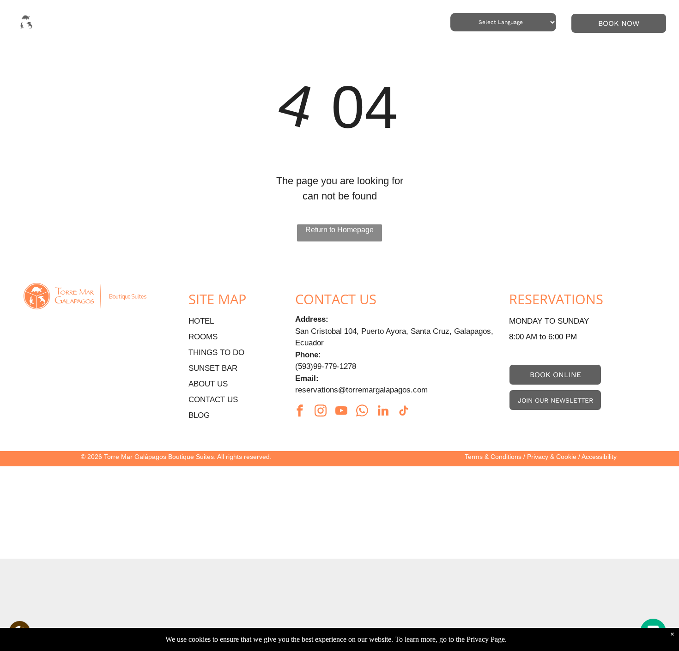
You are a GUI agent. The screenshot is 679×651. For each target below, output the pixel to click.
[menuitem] (144, 22)
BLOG (199, 415)
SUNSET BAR (212, 368)
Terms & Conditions (493, 456)
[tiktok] (403, 412)
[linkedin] (383, 412)
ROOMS (203, 336)
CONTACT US (213, 399)
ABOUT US (208, 384)
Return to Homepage (339, 230)
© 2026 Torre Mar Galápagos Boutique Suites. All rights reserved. (176, 456)
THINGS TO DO (216, 352)
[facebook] (300, 412)
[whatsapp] (362, 412)
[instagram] (320, 412)
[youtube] (341, 412)
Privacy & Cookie (551, 456)
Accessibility (599, 456)
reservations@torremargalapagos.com (361, 390)
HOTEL (201, 321)
